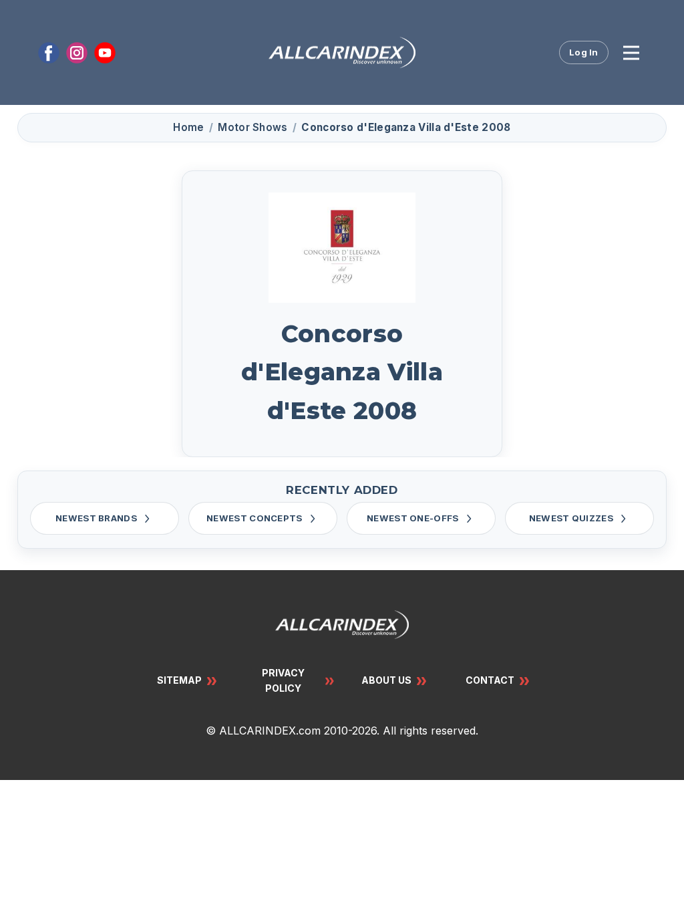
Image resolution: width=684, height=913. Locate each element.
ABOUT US (386, 680)
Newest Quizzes (571, 518)
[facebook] (48, 52)
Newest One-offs (413, 518)
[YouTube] (105, 52)
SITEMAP (179, 680)
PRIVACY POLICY (283, 680)
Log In (583, 52)
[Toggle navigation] (631, 53)
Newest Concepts (254, 518)
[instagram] (77, 52)
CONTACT (490, 680)
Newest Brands (96, 518)
